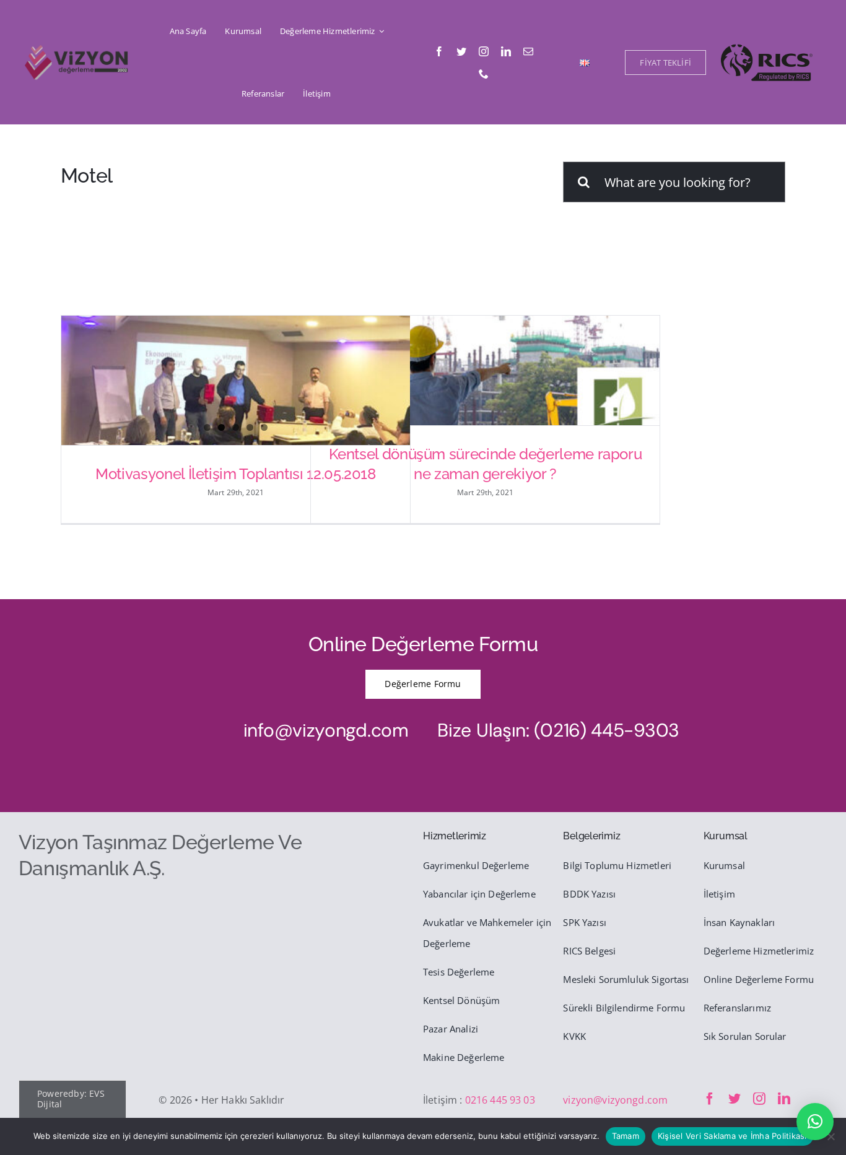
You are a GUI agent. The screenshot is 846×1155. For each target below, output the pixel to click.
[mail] (528, 51)
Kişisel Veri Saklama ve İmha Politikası (732, 1136)
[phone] (484, 74)
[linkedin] (506, 51)
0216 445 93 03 (500, 1100)
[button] (815, 1121)
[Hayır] (830, 1136)
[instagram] (484, 51)
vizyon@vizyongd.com (615, 1100)
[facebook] (439, 51)
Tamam (625, 1136)
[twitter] (461, 51)
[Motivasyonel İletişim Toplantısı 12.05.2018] (235, 386)
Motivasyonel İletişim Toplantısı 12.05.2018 (235, 474)
